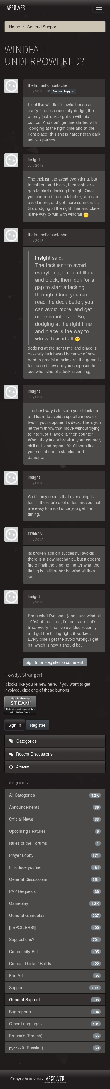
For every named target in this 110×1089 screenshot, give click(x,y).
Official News (54, 819)
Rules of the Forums (54, 843)
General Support (64, 91)
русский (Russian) (54, 1048)
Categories (26, 741)
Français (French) (54, 1036)
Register (52, 662)
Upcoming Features (54, 831)
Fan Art (54, 975)
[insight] (13, 160)
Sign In (32, 662)
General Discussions (54, 879)
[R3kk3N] (13, 534)
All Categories (54, 795)
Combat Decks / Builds (54, 963)
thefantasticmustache (47, 85)
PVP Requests (54, 891)
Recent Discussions (34, 754)
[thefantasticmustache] (13, 86)
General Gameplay (54, 915)
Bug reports (54, 1011)
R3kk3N (35, 534)
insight (34, 159)
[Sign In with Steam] (20, 705)
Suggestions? (54, 939)
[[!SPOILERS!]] (54, 927)
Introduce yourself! (54, 867)
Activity (22, 767)
